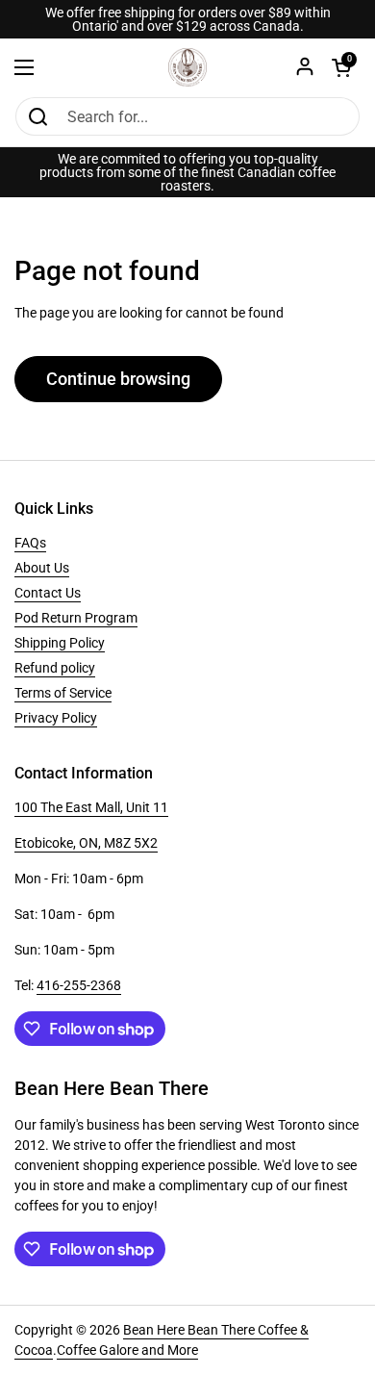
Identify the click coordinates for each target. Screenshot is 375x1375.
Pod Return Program (76, 617)
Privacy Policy (55, 718)
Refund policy (54, 667)
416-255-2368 (79, 985)
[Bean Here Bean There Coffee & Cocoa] (187, 67)
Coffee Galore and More (127, 1350)
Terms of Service (63, 692)
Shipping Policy (59, 642)
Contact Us (47, 592)
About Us (41, 567)
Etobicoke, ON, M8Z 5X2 (86, 843)
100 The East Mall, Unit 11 (91, 807)
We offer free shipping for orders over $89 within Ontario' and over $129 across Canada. (188, 19)
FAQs (30, 542)
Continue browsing (118, 379)
